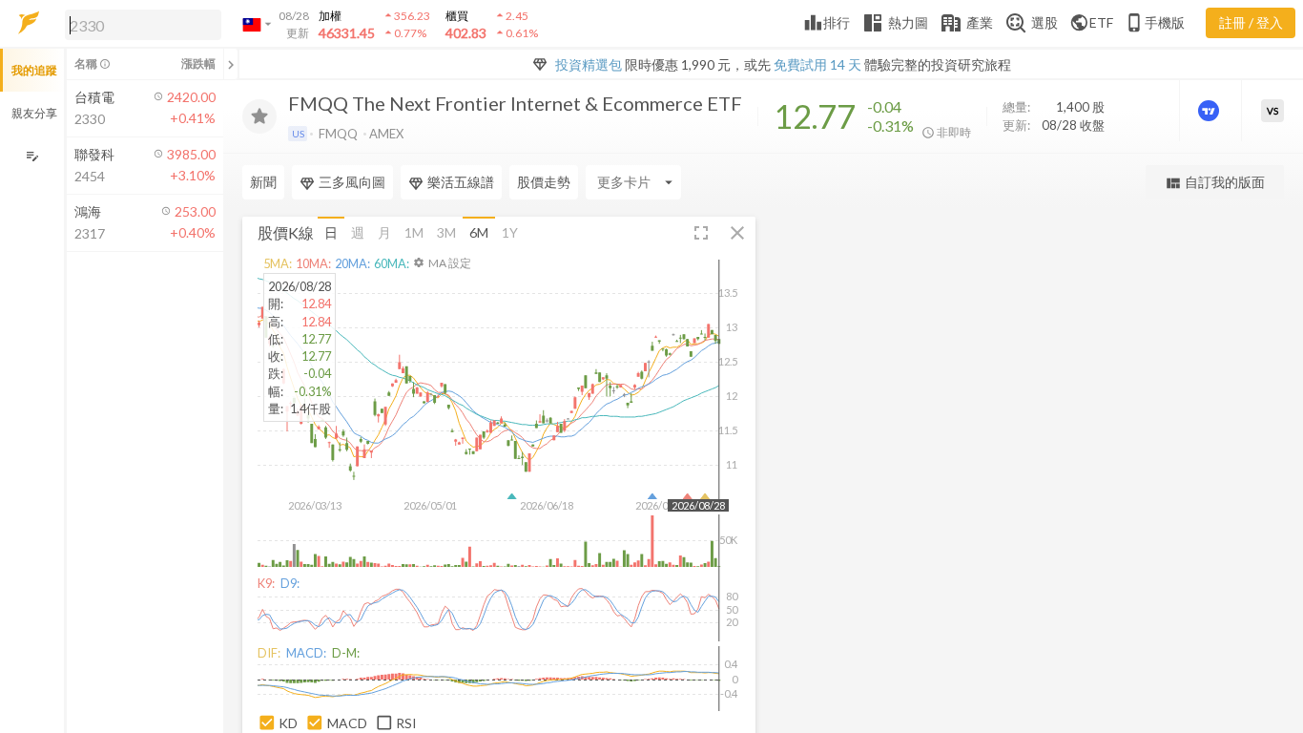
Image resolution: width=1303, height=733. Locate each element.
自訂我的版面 (1215, 183)
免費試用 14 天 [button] (817, 64)
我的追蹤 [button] (34, 70)
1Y (510, 232)
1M (414, 232)
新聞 (263, 182)
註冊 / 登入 (1251, 22)
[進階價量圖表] (1210, 110)
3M (446, 232)
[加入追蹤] (259, 116)
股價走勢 (543, 182)
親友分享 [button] (34, 113)
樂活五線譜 (460, 182)
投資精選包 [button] (588, 64)
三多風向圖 (352, 182)
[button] (139, 24)
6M (478, 232)
